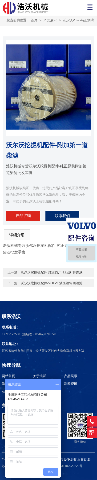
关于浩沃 (39, 376)
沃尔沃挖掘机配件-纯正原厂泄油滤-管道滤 (51, 272)
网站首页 (8, 376)
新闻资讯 (70, 383)
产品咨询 (23, 216)
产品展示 (50, 20)
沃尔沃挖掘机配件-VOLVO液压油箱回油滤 (51, 283)
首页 (34, 20)
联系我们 (62, 216)
